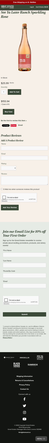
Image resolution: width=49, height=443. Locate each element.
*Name (3, 144)
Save (14, 125)
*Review (4, 174)
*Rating (3, 164)
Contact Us (24, 389)
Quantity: (4, 87)
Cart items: (42, 7)
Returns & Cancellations (24, 380)
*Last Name (7, 261)
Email (20, 125)
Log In (32, 7)
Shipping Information (25, 376)
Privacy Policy (7, 338)
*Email (3, 154)
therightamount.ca (25, 432)
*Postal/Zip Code (9, 271)
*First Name (7, 250)
